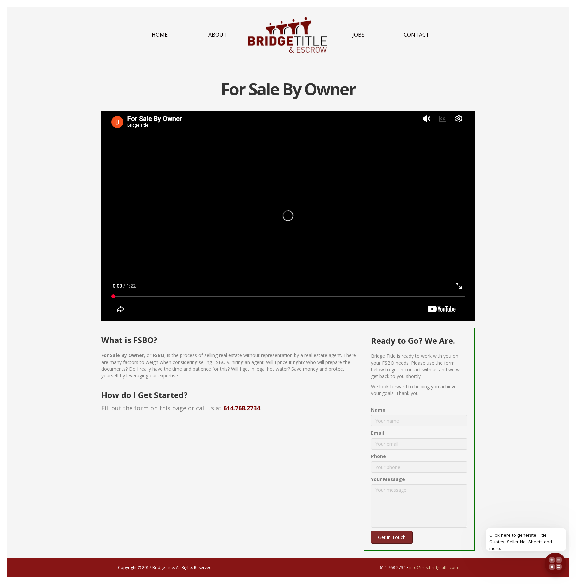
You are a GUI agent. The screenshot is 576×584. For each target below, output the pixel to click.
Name (378, 410)
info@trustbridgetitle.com (433, 567)
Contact (416, 34)
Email (377, 433)
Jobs (358, 34)
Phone (378, 456)
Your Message (388, 479)
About (217, 34)
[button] (392, 537)
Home (160, 34)
